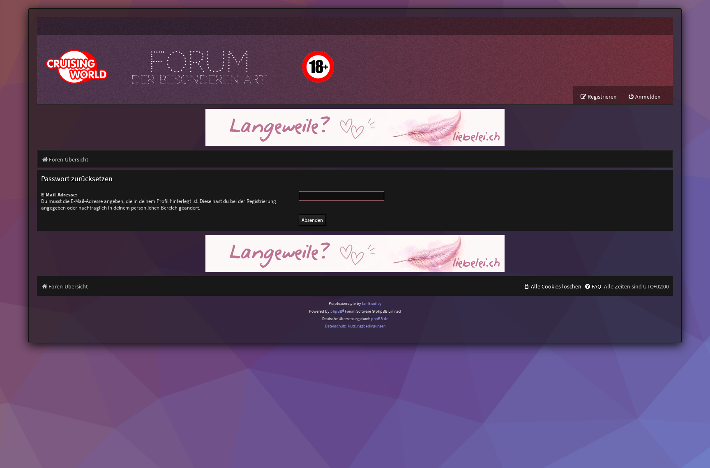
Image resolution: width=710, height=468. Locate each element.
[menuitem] (644, 96)
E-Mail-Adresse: (59, 194)
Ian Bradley (372, 303)
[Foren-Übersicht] (189, 60)
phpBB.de (379, 318)
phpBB (336, 311)
